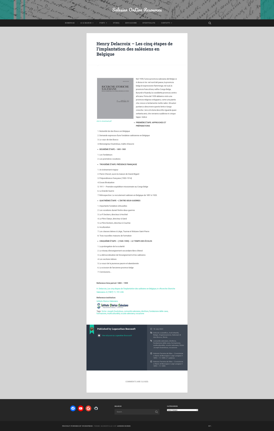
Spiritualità (148, 23)
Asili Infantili (174, 333)
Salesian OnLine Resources (137, 9)
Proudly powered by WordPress (77, 426)
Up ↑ (210, 426)
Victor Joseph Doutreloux (112, 311)
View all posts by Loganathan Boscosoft (117, 335)
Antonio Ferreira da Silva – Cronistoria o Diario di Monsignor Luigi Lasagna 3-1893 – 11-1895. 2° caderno (168, 355)
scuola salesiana (128, 313)
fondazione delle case (158, 311)
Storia (116, 23)
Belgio (155, 335)
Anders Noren (124, 426)
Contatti (165, 23)
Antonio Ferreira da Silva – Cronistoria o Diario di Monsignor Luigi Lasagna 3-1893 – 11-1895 (168, 364)
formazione (101, 313)
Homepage (70, 23)
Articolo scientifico (160, 333)
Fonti (102, 23)
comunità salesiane (132, 311)
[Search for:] (137, 412)
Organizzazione (165, 335)
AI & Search (86, 23)
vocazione (139, 313)
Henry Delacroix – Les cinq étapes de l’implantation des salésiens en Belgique (135, 49)
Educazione (131, 23)
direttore (144, 311)
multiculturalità (113, 313)
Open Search (210, 23)
